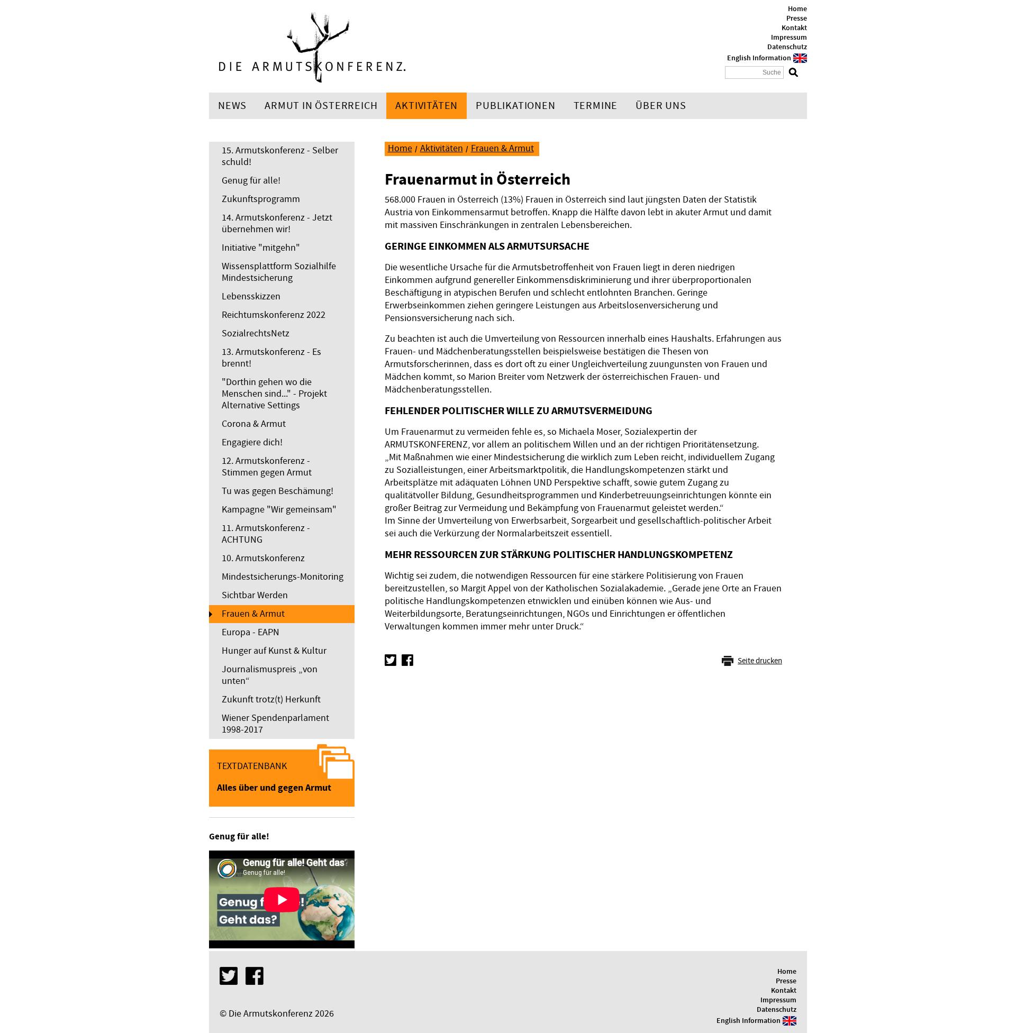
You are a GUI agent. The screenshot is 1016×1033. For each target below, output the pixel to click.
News (232, 106)
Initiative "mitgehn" (261, 248)
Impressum (789, 37)
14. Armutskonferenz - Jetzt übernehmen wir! (277, 223)
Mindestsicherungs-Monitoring (282, 577)
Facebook (407, 660)
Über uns (661, 106)
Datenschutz (787, 47)
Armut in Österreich (321, 106)
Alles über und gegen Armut (274, 787)
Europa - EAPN (250, 632)
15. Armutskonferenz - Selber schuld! (280, 156)
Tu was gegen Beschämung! (277, 491)
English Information (759, 58)
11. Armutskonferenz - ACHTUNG (266, 534)
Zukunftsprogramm (261, 199)
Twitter (390, 660)
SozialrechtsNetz (255, 333)
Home (797, 9)
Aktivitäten (426, 106)
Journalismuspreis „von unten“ (270, 675)
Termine (596, 106)
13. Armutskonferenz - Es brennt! (271, 358)
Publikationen (515, 106)
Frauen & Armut (253, 614)
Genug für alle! (251, 181)
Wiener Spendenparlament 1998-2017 (275, 724)
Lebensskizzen (251, 296)
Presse (796, 18)
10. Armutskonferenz (263, 558)
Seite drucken (760, 661)
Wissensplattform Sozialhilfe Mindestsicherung (279, 272)
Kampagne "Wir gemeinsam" (279, 510)
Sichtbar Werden (255, 595)
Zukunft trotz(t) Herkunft (271, 699)
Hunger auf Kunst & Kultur (274, 651)
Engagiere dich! (252, 442)
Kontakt (794, 28)
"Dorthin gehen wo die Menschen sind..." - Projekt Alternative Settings (274, 394)
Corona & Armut (254, 424)
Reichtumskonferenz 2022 (273, 315)
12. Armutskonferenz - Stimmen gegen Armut (267, 467)
